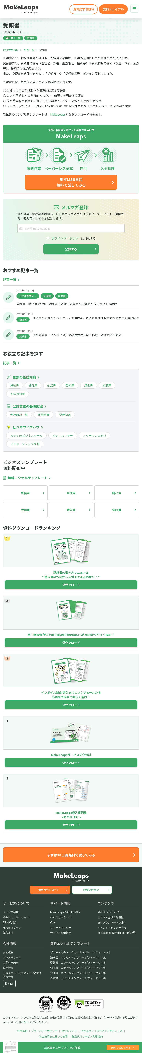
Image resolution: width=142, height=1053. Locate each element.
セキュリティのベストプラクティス (101, 1030)
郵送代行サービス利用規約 (87, 1036)
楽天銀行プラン (12, 927)
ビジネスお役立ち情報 (111, 917)
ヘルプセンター (59, 917)
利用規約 (22, 1030)
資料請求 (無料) (83, 9)
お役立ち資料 (10, 50)
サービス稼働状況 (60, 932)
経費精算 (43, 414)
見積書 (47, 296)
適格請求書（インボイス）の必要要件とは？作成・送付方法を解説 (77, 335)
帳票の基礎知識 (24, 377)
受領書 (30, 38)
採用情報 (8, 967)
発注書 (33, 385)
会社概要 (8, 952)
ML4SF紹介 (10, 922)
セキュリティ (69, 1030)
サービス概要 (10, 912)
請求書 (61, 296)
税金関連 (65, 414)
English (9, 983)
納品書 (51, 385)
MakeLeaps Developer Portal (115, 932)
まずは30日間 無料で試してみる (71, 182)
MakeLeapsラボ (107, 912)
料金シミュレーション (16, 917)
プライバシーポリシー (44, 1030)
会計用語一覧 (13, 38)
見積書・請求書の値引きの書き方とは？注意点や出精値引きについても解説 (66, 304)
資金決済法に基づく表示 (53, 1036)
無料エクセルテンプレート (28, 478)
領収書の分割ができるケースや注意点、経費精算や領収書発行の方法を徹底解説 (86, 318)
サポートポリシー (60, 927)
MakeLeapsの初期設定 (63, 912)
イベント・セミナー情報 (112, 927)
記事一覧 (29, 50)
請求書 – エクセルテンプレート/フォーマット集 (78, 957)
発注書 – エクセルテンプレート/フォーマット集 (78, 973)
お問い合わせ (91, 890)
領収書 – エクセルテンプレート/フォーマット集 (78, 967)
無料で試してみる (122, 1047)
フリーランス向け (94, 435)
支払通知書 (17, 394)
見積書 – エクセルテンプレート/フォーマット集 (78, 978)
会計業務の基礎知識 (28, 406)
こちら (25, 1021)
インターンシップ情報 (25, 444)
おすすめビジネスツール (26, 435)
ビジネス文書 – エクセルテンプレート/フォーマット (80, 952)
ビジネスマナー (27, 296)
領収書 (23, 319)
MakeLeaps (57, 114)
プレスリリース (12, 957)
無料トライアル (113, 9)
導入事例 (8, 932)
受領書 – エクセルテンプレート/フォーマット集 (78, 962)
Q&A (53, 922)
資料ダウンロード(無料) (111, 922)
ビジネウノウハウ (26, 427)
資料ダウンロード (48, 890)
